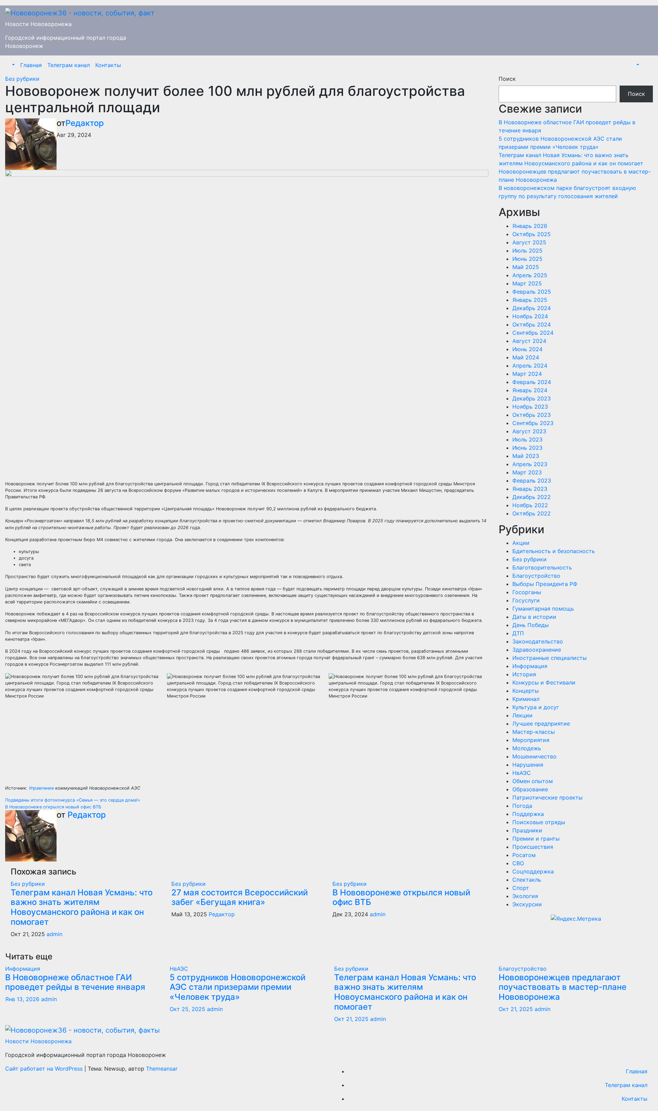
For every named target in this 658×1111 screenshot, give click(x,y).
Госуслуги (526, 600)
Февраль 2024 (531, 382)
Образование (530, 789)
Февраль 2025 (531, 291)
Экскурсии (527, 904)
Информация (529, 666)
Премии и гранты (536, 838)
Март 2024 (527, 373)
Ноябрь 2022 (530, 505)
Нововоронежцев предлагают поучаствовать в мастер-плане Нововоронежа (562, 987)
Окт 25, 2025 (187, 1009)
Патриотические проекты (547, 797)
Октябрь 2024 (531, 324)
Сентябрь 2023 (532, 423)
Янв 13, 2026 (22, 999)
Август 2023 (529, 431)
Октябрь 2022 (531, 513)
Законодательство (537, 641)
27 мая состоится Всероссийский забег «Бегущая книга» (239, 897)
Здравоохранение (536, 649)
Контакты (108, 65)
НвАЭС (521, 772)
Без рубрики (22, 78)
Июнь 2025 (527, 258)
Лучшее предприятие (541, 723)
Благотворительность (542, 567)
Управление (41, 788)
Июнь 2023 (527, 447)
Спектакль (526, 879)
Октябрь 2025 (531, 234)
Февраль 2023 (531, 480)
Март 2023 (527, 472)
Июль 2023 (527, 439)
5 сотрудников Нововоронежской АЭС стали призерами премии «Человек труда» (237, 987)
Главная (31, 65)
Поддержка (528, 813)
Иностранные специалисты (549, 657)
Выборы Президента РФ (544, 583)
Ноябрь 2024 (530, 316)
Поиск (507, 78)
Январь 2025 (529, 299)
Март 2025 (527, 283)
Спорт (520, 887)
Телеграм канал (68, 65)
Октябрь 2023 (531, 414)
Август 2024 (529, 340)
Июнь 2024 (527, 349)
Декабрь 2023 (531, 398)
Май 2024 (525, 357)
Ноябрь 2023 (530, 406)
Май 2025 (525, 267)
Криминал (525, 698)
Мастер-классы (533, 731)
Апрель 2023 (529, 464)
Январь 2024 (529, 390)
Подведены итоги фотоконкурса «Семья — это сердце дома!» (72, 800)
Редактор (84, 123)
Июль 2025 (527, 250)
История (524, 674)
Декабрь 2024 (531, 308)
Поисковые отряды (538, 822)
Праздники (527, 830)
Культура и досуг (535, 707)
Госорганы (526, 592)
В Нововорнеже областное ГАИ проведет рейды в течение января (75, 982)
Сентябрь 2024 (532, 332)
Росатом (524, 855)
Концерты (525, 690)
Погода (522, 805)
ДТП (518, 633)
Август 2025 (529, 242)
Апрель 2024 (529, 365)
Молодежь (526, 748)
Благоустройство (536, 575)
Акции (520, 542)
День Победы (530, 625)
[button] (13, 65)
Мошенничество (534, 756)
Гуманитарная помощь (543, 608)
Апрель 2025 (529, 275)
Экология (525, 896)
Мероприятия (530, 740)
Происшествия (532, 846)
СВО (518, 863)
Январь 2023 (529, 488)
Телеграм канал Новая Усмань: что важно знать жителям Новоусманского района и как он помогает (82, 907)
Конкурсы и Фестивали (543, 682)
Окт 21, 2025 (351, 1019)
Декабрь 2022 (531, 497)
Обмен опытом (532, 781)
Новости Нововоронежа (38, 24)
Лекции (522, 715)
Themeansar (162, 1068)
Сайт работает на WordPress (44, 1068)
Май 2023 (525, 455)
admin (54, 934)
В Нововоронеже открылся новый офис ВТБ (53, 806)
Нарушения (527, 764)
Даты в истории (534, 616)
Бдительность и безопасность (553, 551)
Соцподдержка (533, 871)
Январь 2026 (529, 225)
